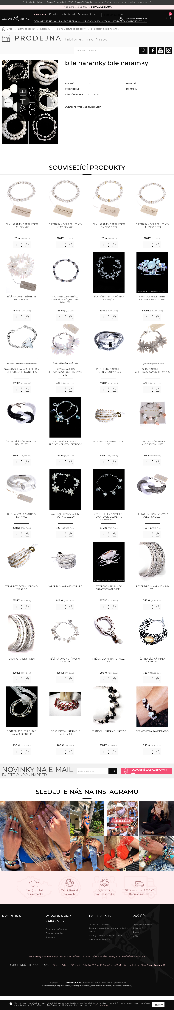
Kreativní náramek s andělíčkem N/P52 (152, 443)
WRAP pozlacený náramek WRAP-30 (21, 588)
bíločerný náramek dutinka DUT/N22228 (108, 370)
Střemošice (76, 965)
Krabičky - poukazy (95, 21)
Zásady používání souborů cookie (105, 935)
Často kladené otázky (56, 929)
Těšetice (57, 965)
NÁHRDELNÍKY (99, 956)
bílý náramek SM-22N (22, 659)
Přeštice (95, 965)
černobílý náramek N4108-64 (152, 732)
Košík (135, 936)
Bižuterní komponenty (53, 956)
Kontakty (53, 14)
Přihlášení (138, 928)
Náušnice (140, 956)
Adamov (66, 965)
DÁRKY (69, 956)
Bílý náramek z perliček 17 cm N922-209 (21, 225)
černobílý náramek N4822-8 (108, 731)
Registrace (141, 19)
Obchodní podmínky (99, 924)
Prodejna (61, 38)
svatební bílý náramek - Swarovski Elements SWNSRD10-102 (109, 517)
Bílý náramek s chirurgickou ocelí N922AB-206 (65, 372)
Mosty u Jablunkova (130, 965)
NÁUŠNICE (129, 956)
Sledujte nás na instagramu (87, 791)
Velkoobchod (68, 14)
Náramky (45, 29)
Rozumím (158, 1005)
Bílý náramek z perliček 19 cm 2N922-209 (65, 225)
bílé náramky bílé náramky (105, 29)
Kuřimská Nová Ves (110, 965)
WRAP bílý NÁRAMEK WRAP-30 (108, 443)
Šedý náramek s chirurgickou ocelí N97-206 (152, 370)
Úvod (10, 29)
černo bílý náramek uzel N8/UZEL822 (22, 443)
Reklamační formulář (100, 939)
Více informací (102, 1005)
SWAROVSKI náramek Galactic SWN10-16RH (109, 588)
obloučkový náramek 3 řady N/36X (65, 732)
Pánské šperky (68, 21)
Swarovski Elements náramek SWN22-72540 (152, 298)
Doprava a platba (86, 14)
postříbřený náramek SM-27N (152, 588)
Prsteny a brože (116, 956)
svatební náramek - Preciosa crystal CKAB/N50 (65, 443)
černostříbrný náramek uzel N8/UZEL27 (152, 515)
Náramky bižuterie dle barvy (70, 29)
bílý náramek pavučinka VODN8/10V (109, 298)
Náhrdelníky (35, 956)
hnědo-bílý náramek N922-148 (108, 660)
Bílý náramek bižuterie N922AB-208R (21, 298)
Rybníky (87, 965)
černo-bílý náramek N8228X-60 (152, 660)
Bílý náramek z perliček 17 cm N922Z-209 (108, 225)
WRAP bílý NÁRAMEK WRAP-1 (65, 586)
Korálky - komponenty (127, 21)
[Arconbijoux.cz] (16, 19)
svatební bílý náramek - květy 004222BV (65, 515)
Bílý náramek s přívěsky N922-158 (65, 660)
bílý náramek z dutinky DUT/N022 (21, 515)
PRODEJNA (40, 14)
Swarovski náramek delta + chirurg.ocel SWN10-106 (21, 370)
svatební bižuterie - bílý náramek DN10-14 (22, 732)
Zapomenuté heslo (142, 924)
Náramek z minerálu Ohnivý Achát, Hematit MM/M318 (65, 299)
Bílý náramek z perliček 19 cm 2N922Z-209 (152, 225)
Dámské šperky (43, 21)
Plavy (143, 965)
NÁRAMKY (86, 956)
